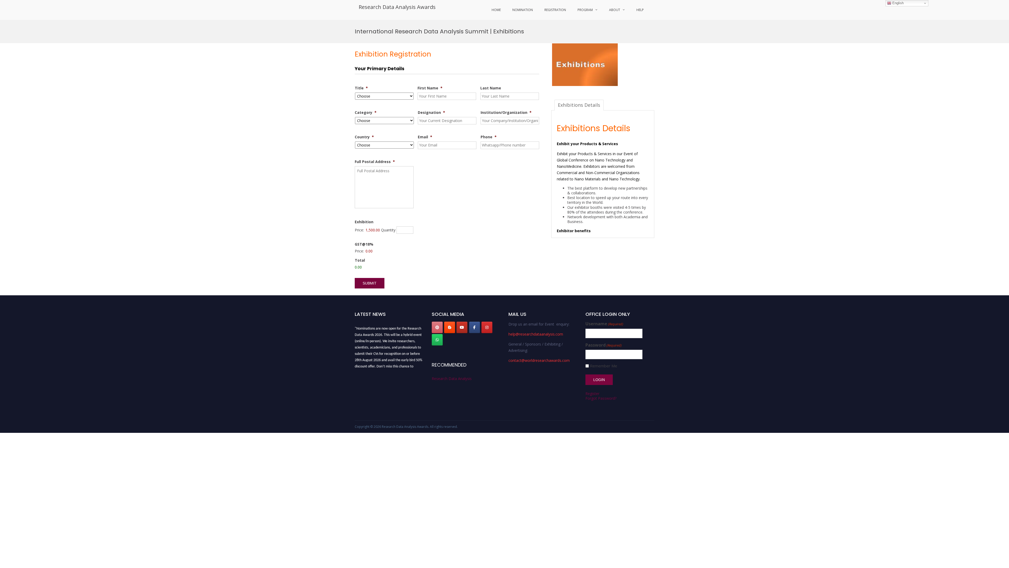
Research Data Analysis (452, 378)
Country (364, 137)
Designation (431, 112)
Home (496, 10)
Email (425, 137)
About (614, 10)
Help (640, 10)
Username (604, 324)
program (585, 10)
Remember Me (603, 365)
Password (603, 345)
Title (361, 88)
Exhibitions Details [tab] (579, 105)
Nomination (522, 10)
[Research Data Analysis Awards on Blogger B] (449, 327)
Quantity (388, 229)
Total (360, 260)
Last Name (490, 88)
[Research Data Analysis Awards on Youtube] (461, 327)
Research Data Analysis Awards (397, 7)
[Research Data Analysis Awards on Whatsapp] (437, 340)
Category (366, 112)
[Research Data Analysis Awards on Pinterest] (437, 327)
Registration (555, 10)
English (897, 3)
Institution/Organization (506, 112)
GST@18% (364, 244)
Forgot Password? (600, 398)
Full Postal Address (375, 161)
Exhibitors (591, 166)
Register (592, 393)
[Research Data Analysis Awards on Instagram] (486, 327)
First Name (430, 88)
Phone (489, 137)
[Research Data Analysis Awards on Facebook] (474, 327)
